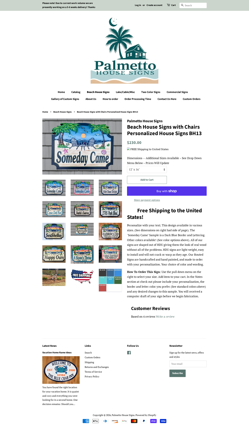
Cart (173, 5)
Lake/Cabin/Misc (125, 92)
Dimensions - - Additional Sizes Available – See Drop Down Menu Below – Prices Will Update (164, 160)
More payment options (147, 200)
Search (88, 352)
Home (61, 92)
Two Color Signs (150, 92)
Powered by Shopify (146, 415)
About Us (91, 99)
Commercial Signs (177, 92)
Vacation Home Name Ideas (56, 352)
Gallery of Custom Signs (65, 99)
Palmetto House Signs (123, 415)
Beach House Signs (98, 92)
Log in (138, 5)
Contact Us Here (167, 99)
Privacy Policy (92, 376)
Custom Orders (191, 99)
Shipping (89, 362)
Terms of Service (93, 371)
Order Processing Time (137, 99)
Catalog (75, 92)
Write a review (165, 316)
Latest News (49, 346)
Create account (154, 5)
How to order (110, 99)
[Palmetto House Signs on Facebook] (129, 353)
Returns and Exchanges (97, 367)
